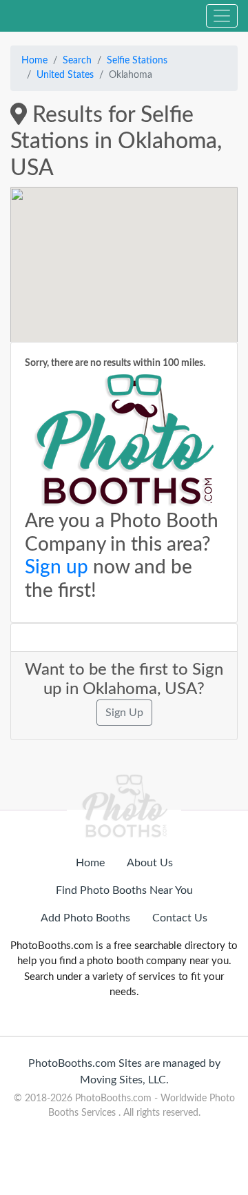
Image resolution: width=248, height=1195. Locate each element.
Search (77, 60)
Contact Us (179, 917)
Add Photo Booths (85, 917)
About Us (150, 862)
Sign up (56, 567)
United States (65, 75)
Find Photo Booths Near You (124, 890)
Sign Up (124, 712)
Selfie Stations (137, 60)
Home (34, 60)
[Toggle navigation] (222, 16)
